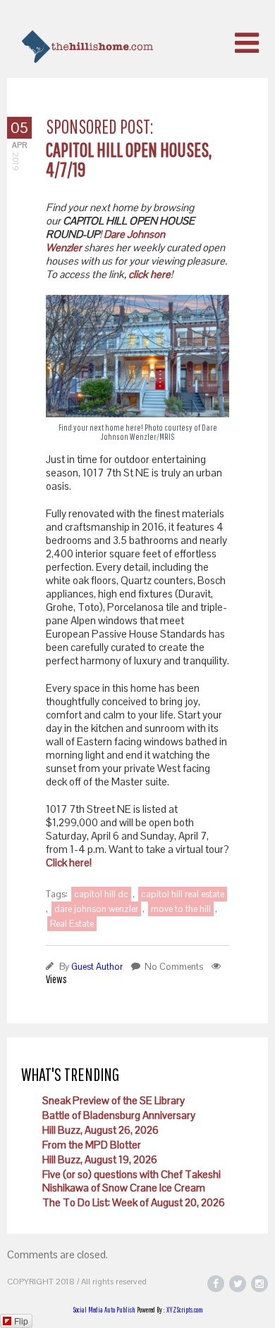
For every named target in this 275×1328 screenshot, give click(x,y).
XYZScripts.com (184, 1309)
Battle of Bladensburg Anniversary (118, 1115)
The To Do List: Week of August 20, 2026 (133, 1202)
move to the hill (181, 909)
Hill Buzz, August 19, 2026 (99, 1159)
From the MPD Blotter (91, 1144)
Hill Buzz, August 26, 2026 (100, 1130)
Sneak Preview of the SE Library (113, 1100)
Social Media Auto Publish (104, 1309)
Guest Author (97, 967)
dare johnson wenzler (96, 909)
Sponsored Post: (99, 126)
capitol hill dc (101, 894)
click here (149, 274)
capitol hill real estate (182, 894)
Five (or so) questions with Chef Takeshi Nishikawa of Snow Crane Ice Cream (131, 1181)
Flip (21, 1321)
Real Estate (72, 924)
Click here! (69, 862)
